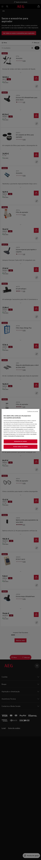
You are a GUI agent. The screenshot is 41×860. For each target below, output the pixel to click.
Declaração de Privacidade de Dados (16, 436)
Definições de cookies (20, 441)
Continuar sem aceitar (32, 411)
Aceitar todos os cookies (20, 446)
